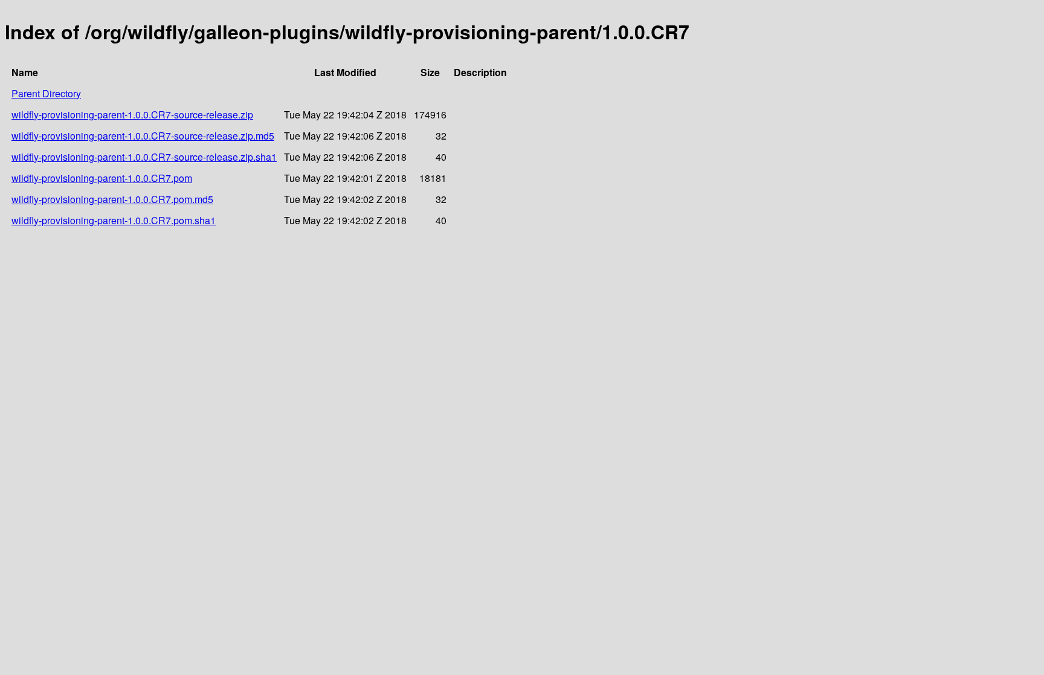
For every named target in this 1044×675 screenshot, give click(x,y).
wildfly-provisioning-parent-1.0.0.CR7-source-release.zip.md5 (142, 136)
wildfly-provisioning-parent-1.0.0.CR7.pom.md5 (112, 199)
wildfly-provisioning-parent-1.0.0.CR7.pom (101, 178)
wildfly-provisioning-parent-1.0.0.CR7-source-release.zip (132, 114)
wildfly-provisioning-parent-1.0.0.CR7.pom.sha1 (113, 220)
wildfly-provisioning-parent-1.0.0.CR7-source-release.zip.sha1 (144, 157)
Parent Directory (46, 93)
